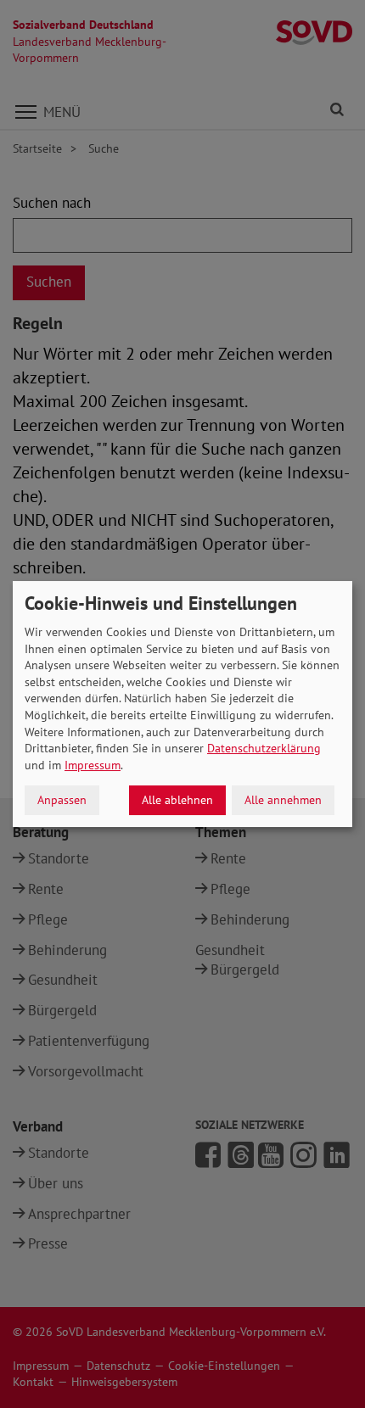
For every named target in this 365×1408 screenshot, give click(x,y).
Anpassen (62, 799)
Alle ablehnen (177, 799)
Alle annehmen (283, 799)
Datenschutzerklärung (264, 748)
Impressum (93, 765)
